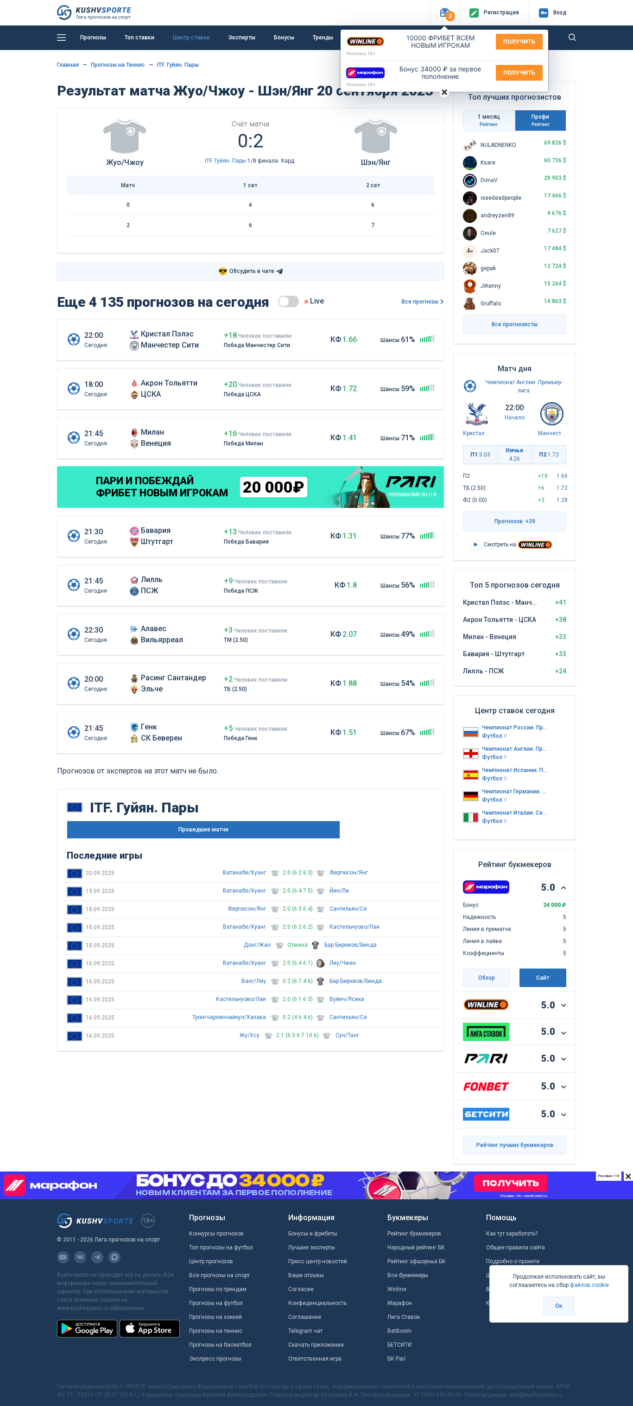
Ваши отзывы (306, 1275)
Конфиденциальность (317, 1303)
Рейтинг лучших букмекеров (514, 1145)
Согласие (301, 1289)
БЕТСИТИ (399, 1345)
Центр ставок (191, 37)
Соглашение (304, 1317)
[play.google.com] (87, 1328)
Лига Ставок (403, 1317)
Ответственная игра (315, 1358)
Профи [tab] (541, 120)
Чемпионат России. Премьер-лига (515, 727)
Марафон (399, 1303)
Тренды (323, 37)
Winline (396, 1289)
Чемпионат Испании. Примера (515, 770)
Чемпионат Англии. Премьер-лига (515, 749)
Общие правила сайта (515, 1247)
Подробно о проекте (512, 1261)
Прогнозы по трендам (218, 1289)
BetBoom (399, 1331)
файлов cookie (589, 1285)
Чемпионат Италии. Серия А (515, 813)
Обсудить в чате (246, 271)
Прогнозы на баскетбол (220, 1345)
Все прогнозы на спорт (219, 1275)
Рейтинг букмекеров (414, 1233)
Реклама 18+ (361, 53)
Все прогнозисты (515, 324)
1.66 (562, 476)
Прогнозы (93, 37)
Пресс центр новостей (317, 1261)
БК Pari (396, 1358)
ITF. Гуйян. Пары (178, 65)
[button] (444, 12)
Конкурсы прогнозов (216, 1233)
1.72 (562, 488)
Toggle (288, 301)
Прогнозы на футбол (216, 1303)
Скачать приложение (316, 1345)
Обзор (486, 978)
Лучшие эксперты (311, 1247)
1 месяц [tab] (489, 120)
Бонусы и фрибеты (312, 1233)
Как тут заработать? (512, 1233)
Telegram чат (305, 1331)
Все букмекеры (407, 1275)
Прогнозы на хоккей (215, 1317)
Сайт (542, 978)
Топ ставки (139, 37)
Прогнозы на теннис (215, 1331)
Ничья (514, 454)
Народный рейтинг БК (416, 1247)
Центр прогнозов (211, 1261)
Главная (68, 65)
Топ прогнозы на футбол (221, 1247)
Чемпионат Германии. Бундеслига (515, 791)
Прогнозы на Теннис (118, 65)
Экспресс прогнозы (215, 1358)
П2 (549, 454)
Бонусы (284, 37)
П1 (480, 454)
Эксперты (241, 37)
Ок (559, 1306)
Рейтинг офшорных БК (416, 1261)
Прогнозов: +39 (514, 521)
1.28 (562, 500)
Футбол (494, 736)
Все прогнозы (420, 301)
